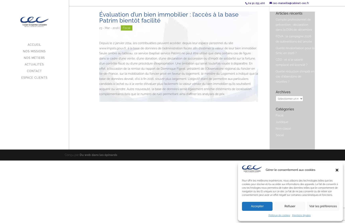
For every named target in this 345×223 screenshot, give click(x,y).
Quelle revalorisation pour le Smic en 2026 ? (295, 50)
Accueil (34, 44)
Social (280, 135)
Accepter (257, 206)
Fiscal (126, 28)
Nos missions (34, 51)
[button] (337, 170)
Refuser (290, 206)
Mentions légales (301, 215)
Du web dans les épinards (98, 155)
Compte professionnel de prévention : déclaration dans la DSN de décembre (294, 25)
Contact (34, 71)
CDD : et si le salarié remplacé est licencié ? (291, 62)
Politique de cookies (279, 215)
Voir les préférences (323, 206)
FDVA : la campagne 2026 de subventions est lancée (294, 39)
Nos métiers (34, 57)
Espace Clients (34, 77)
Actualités (34, 64)
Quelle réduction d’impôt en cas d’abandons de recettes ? (295, 76)
